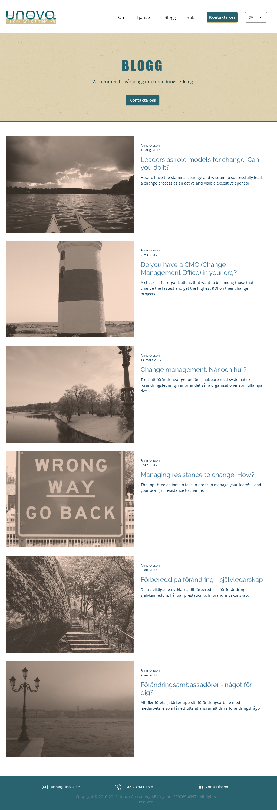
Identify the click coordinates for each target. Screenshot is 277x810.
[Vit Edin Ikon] (201, 786)
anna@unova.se (65, 786)
